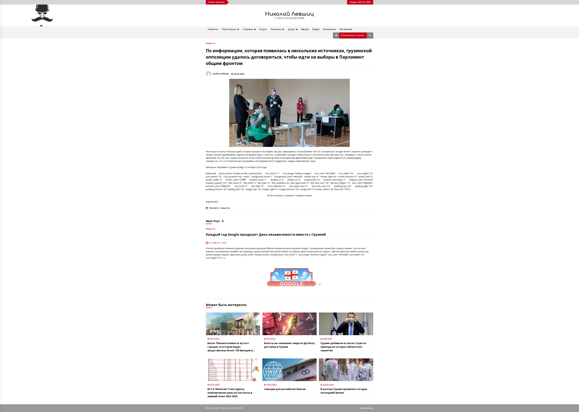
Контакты (329, 29)
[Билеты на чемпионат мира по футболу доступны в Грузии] (289, 324)
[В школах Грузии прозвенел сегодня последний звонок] (346, 369)
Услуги (263, 29)
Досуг (291, 29)
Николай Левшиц (289, 14)
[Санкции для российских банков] (289, 369)
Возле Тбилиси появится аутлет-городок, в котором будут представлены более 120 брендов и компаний (230, 346)
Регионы (276, 29)
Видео (316, 29)
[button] (336, 35)
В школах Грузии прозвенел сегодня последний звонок (344, 390)
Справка (248, 29)
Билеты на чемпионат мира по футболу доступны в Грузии (289, 344)
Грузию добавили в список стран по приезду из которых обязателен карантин (343, 346)
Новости (213, 29)
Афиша (305, 29)
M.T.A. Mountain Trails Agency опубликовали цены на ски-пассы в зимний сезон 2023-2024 (229, 392)
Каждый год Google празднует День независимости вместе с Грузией (266, 234)
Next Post (213, 221)
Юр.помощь (229, 29)
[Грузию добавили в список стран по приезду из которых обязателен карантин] (346, 324)
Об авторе (345, 29)
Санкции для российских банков (284, 389)
